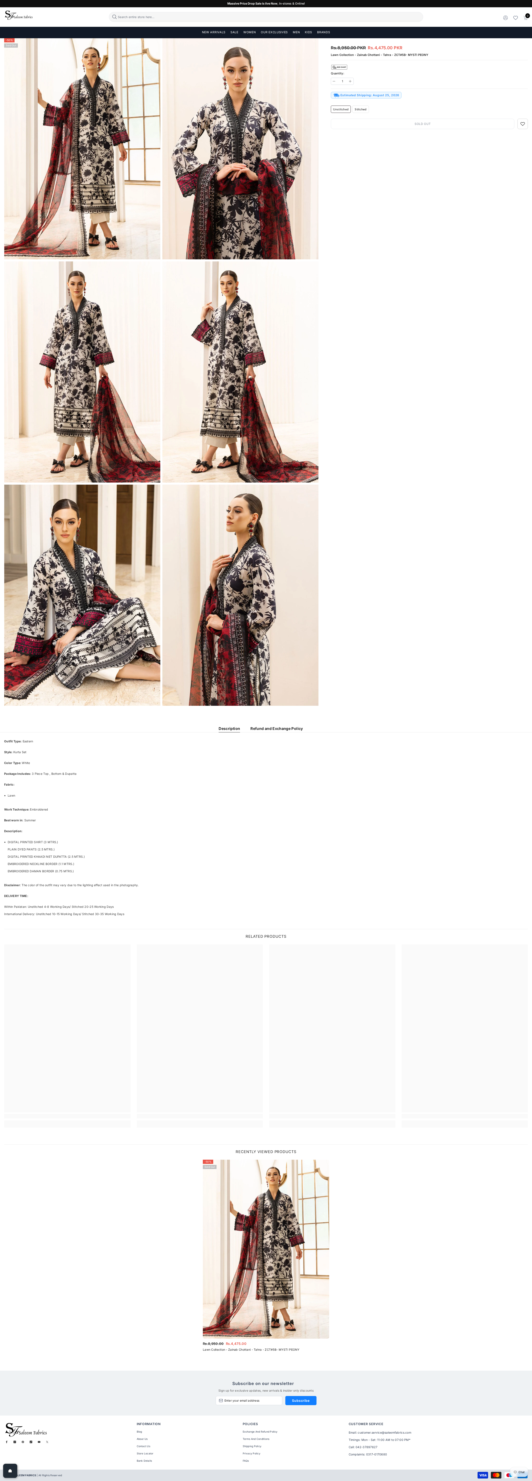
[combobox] (270, 17)
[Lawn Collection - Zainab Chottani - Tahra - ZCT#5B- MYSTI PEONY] (266, 1249)
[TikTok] (30, 1441)
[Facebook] (6, 1441)
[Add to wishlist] (522, 124)
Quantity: (337, 73)
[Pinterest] (22, 1441)
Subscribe (300, 1400)
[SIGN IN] (505, 17)
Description (229, 728)
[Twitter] (47, 1441)
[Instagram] (14, 1441)
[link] (67, 1116)
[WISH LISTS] (515, 17)
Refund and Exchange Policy (276, 728)
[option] (266, 1257)
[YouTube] (39, 1441)
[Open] (10, 1471)
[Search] (266, 17)
